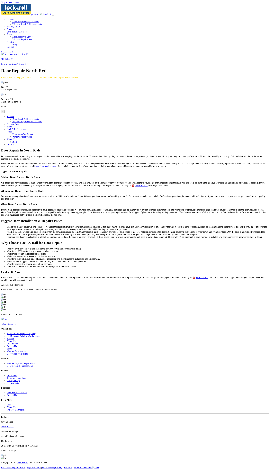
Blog (14, 44)
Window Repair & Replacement (21, 363)
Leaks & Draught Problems (13, 467)
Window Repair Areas (22, 39)
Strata (9, 29)
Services (10, 19)
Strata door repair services (45, 166)
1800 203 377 (141, 185)
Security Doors (13, 26)
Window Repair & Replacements (27, 24)
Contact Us (12, 346)
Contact (10, 47)
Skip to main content (10, 2)
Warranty (68, 467)
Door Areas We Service (22, 37)
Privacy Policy (13, 380)
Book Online (12, 343)
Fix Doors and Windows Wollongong (23, 336)
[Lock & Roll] (16, 14)
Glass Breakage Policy (52, 467)
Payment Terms (34, 467)
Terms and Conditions (16, 378)
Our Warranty (13, 383)
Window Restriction (15, 410)
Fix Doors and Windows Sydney (21, 333)
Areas (9, 34)
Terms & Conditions (83, 467)
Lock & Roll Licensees (17, 32)
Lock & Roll (22, 462)
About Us (11, 42)
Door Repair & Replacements (25, 21)
